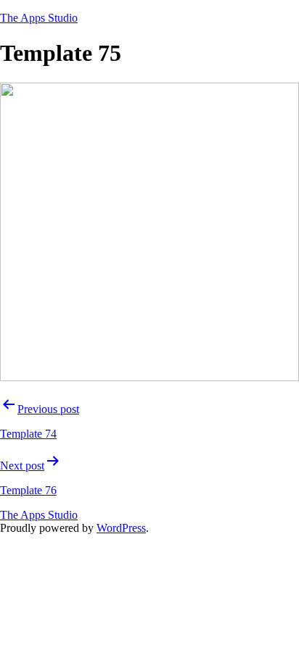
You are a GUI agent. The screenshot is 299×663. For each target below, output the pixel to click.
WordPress (121, 528)
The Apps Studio (39, 18)
